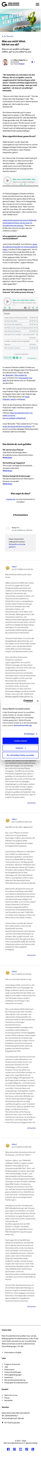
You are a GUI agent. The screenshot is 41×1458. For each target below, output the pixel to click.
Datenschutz (9, 1369)
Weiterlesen (7, 458)
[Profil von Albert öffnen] (7, 568)
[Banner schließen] (37, 701)
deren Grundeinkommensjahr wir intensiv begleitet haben (20, 246)
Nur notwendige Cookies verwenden (20, 755)
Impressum (8, 1377)
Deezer (22, 399)
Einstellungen (29, 734)
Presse (7, 1398)
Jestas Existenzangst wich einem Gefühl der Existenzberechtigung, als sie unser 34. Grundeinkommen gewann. (20, 223)
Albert (14, 567)
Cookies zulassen (20, 741)
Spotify (13, 399)
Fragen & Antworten (12, 1364)
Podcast (21, 64)
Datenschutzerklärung (23, 725)
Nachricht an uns (10, 1395)
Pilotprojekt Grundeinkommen (16, 1382)
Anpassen (19, 748)
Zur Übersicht (8, 36)
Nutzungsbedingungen (13, 1375)
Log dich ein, (11, 499)
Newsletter (8, 1400)
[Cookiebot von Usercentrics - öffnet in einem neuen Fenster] (24, 701)
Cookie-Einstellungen (12, 1372)
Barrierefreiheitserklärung (14, 1380)
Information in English (12, 1352)
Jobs (6, 1367)
